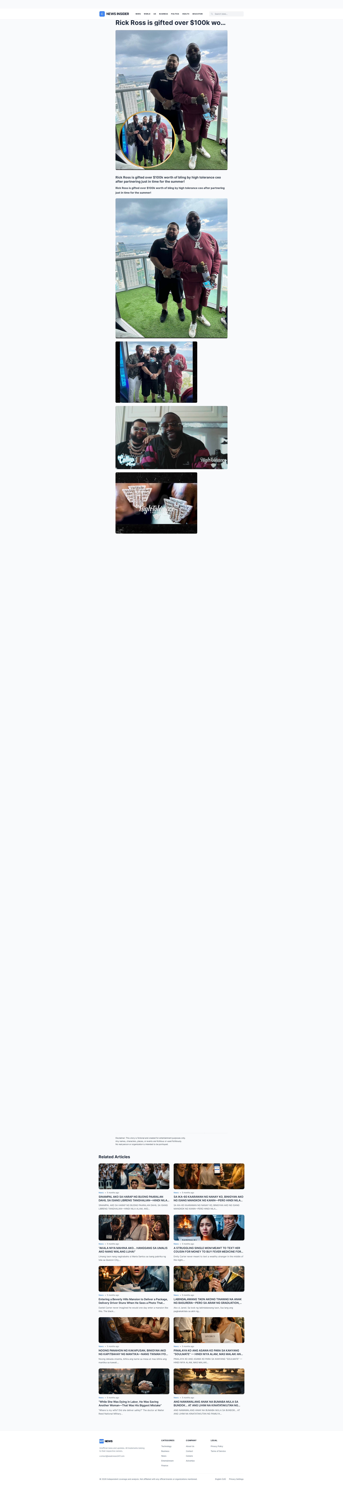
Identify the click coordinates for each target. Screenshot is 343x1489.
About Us (190, 1446)
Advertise (190, 1461)
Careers (189, 1456)
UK (155, 14)
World (147, 14)
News (138, 14)
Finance (164, 1465)
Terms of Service (218, 1451)
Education (198, 14)
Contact (189, 1451)
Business (163, 14)
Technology (166, 1446)
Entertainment (167, 1461)
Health (185, 14)
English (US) (220, 1479)
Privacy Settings (236, 1479)
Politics (175, 14)
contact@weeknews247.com (111, 1456)
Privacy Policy (217, 1446)
